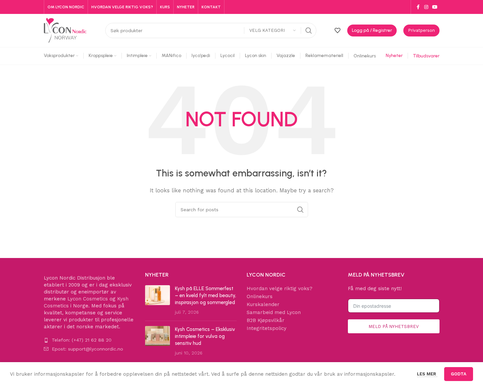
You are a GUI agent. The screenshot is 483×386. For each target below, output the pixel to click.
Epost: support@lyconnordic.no (87, 349)
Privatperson (421, 30)
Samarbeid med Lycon (274, 312)
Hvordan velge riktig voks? (279, 288)
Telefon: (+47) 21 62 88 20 (82, 340)
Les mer (427, 373)
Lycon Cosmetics (87, 299)
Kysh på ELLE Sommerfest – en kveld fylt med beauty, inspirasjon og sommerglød (205, 295)
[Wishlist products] (337, 30)
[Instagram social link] (426, 7)
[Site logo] (65, 30)
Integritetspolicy (266, 328)
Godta (458, 373)
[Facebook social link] (418, 7)
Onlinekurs (260, 296)
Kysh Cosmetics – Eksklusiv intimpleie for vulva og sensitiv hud (205, 336)
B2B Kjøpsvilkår (265, 320)
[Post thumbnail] (157, 300)
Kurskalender (263, 304)
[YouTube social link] (435, 7)
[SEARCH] (308, 30)
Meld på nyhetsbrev (393, 326)
